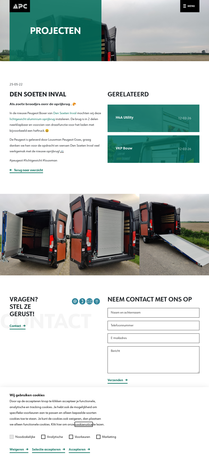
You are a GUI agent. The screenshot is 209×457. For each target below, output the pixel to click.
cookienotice (83, 424)
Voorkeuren (82, 437)
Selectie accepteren (46, 449)
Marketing (109, 437)
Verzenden (115, 380)
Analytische (55, 437)
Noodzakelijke (25, 437)
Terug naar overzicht (28, 170)
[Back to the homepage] (20, 6)
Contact (15, 326)
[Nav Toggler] (185, 6)
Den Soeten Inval (65, 113)
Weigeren (17, 449)
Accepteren (77, 449)
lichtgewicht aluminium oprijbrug (32, 119)
